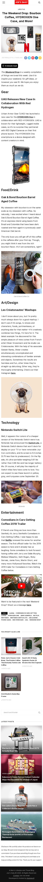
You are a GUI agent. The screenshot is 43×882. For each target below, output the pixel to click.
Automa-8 (30, 878)
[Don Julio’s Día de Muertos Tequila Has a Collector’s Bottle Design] (21, 797)
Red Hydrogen (18, 620)
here (13, 373)
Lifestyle (21, 9)
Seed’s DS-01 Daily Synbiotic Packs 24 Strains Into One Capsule (31, 660)
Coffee (11, 613)
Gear (4, 745)
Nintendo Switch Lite (18, 618)
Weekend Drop (12, 72)
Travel (4, 828)
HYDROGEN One (25, 117)
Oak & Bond (33, 618)
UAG (26, 620)
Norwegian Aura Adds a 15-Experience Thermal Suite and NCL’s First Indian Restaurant (18, 834)
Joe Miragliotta (7, 58)
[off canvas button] (4, 2)
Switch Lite (33, 443)
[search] (39, 2)
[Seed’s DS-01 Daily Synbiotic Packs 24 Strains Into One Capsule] (32, 646)
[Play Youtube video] (21, 585)
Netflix (8, 540)
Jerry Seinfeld (26, 615)
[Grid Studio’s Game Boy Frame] (11, 682)
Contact (16, 876)
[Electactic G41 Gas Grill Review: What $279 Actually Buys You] (21, 739)
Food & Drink (7, 773)
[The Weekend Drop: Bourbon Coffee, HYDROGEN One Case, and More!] (21, 39)
